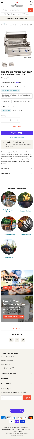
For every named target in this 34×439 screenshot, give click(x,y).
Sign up (27, 398)
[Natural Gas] (6, 113)
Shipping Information (8, 429)
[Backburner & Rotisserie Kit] (11, 93)
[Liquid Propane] (17, 113)
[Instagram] (17, 340)
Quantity (3, 116)
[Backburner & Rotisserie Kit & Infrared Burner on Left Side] (17, 99)
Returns (18, 429)
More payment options (17, 137)
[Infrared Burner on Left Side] (21, 104)
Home (3, 23)
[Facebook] (11, 340)
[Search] (30, 10)
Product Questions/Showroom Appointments (16, 427)
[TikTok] (23, 340)
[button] (4, 64)
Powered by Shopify (17, 435)
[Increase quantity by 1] (17, 120)
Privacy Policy (26, 429)
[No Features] (6, 104)
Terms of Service (17, 431)
